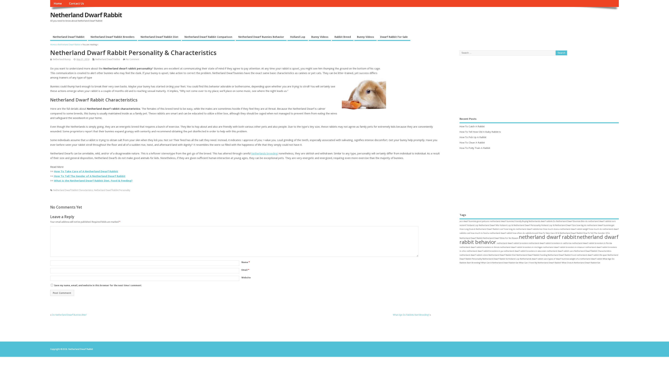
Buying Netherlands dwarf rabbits (537, 221)
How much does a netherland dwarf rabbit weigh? (566, 229)
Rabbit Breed (342, 36)
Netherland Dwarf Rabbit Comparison (208, 36)
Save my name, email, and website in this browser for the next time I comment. (98, 285)
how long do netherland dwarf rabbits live (523, 229)
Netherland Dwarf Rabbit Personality (112, 190)
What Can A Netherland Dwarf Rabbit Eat (499, 262)
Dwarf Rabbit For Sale (394, 36)
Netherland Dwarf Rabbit (86, 15)
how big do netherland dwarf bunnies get (595, 225)
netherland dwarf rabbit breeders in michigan (521, 247)
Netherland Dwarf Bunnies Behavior (261, 36)
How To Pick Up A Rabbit (473, 137)
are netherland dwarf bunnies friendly (504, 221)
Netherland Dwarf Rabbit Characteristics (73, 190)
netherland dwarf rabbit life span (591, 255)
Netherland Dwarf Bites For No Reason (500, 238)
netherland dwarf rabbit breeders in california (550, 243)
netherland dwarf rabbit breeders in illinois (479, 247)
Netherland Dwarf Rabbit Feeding (531, 255)
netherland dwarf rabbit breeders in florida (592, 243)
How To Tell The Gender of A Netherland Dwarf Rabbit (89, 176)
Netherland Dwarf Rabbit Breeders (112, 36)
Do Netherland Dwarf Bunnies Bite (569, 221)
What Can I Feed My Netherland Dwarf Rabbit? (540, 262)
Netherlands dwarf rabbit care (534, 259)
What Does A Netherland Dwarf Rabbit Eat (581, 262)
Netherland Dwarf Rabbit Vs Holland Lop (500, 259)
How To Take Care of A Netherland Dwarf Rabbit (86, 171)
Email (245, 269)
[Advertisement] (414, 90)
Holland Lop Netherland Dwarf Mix (483, 225)
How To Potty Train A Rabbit (475, 148)
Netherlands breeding (264, 153)
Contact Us (76, 3)
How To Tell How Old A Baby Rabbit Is (480, 131)
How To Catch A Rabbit (472, 126)
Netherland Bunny (62, 59)
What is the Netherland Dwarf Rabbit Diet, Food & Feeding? (93, 180)
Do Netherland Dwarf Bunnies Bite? (69, 314)
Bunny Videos (319, 36)
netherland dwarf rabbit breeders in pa (485, 251)
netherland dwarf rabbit (547, 236)
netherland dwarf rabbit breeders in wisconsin (524, 251)
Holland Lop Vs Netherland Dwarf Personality (520, 225)
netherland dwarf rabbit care (560, 251)
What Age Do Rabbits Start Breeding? (411, 314)
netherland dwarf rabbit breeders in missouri (564, 247)
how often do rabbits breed (525, 233)
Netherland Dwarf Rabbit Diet (159, 36)
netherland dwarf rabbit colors (474, 255)
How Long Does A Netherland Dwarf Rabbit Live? (482, 229)
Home (58, 3)
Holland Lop (297, 36)
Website (246, 277)
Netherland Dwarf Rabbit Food (562, 255)
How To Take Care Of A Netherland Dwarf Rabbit (561, 233)
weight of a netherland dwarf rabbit (586, 259)
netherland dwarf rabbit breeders (512, 243)
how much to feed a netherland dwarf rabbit (491, 233)
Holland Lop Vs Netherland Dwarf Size (558, 225)
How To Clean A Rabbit (472, 142)
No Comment (132, 59)
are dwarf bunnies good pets (473, 221)
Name (245, 262)
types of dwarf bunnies (558, 259)
